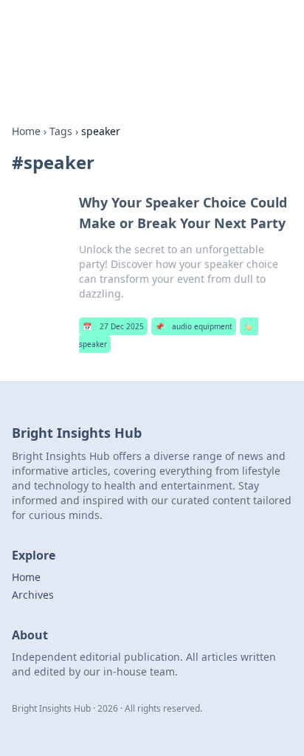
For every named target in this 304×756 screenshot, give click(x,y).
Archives (33, 595)
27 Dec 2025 (113, 326)
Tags (60, 131)
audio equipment (193, 326)
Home (26, 131)
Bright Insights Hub (94, 29)
